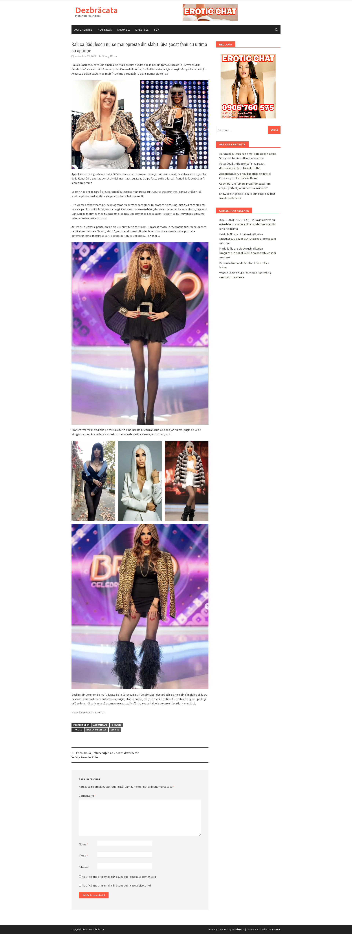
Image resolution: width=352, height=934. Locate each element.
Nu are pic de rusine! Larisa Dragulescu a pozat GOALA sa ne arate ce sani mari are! (247, 238)
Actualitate (83, 29)
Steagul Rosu (109, 56)
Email (83, 856)
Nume (83, 844)
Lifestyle (141, 29)
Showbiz (123, 29)
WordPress (238, 929)
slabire (115, 729)
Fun (157, 29)
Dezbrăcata (96, 10)
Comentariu (87, 795)
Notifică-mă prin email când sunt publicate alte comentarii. (119, 876)
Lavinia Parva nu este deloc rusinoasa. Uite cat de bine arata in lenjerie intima (247, 224)
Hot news (105, 29)
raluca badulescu (96, 729)
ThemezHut (273, 929)
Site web (84, 867)
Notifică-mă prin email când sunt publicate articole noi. (116, 885)
